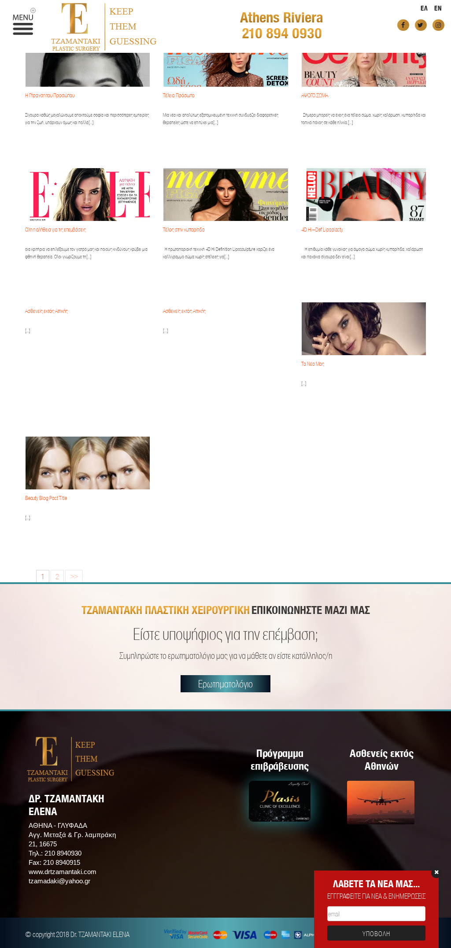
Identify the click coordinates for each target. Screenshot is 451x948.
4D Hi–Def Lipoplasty (322, 229)
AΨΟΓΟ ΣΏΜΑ (314, 95)
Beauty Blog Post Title (46, 498)
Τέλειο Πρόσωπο (179, 95)
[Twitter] (421, 25)
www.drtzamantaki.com (62, 871)
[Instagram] (438, 25)
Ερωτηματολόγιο (225, 684)
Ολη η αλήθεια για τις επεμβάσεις (55, 229)
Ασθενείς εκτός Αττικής (46, 311)
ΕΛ (424, 8)
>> (74, 576)
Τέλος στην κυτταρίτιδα (184, 229)
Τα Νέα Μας (312, 363)
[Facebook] (403, 25)
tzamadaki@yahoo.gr (59, 881)
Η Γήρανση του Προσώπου (49, 95)
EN (438, 8)
